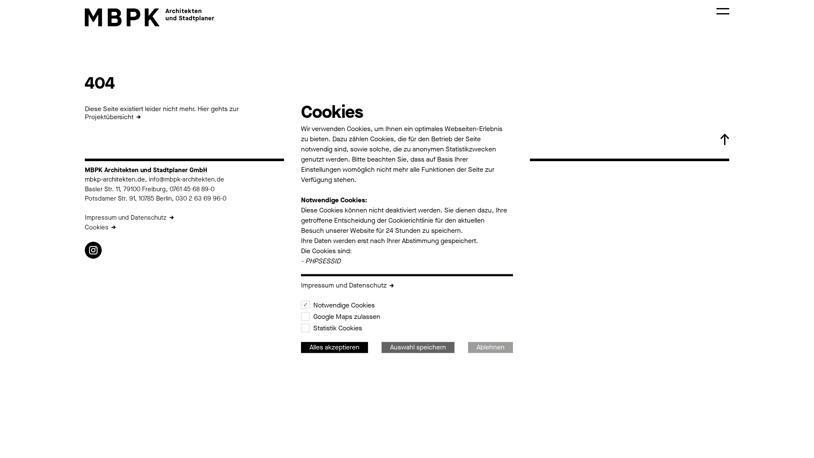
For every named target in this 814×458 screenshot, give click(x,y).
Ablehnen (491, 347)
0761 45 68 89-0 (192, 189)
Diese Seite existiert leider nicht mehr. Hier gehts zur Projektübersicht (162, 112)
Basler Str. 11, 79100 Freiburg (125, 189)
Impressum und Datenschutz (126, 217)
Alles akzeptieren (334, 347)
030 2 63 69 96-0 (200, 198)
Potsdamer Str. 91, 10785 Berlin (128, 198)
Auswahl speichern (418, 347)
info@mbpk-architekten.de (186, 179)
